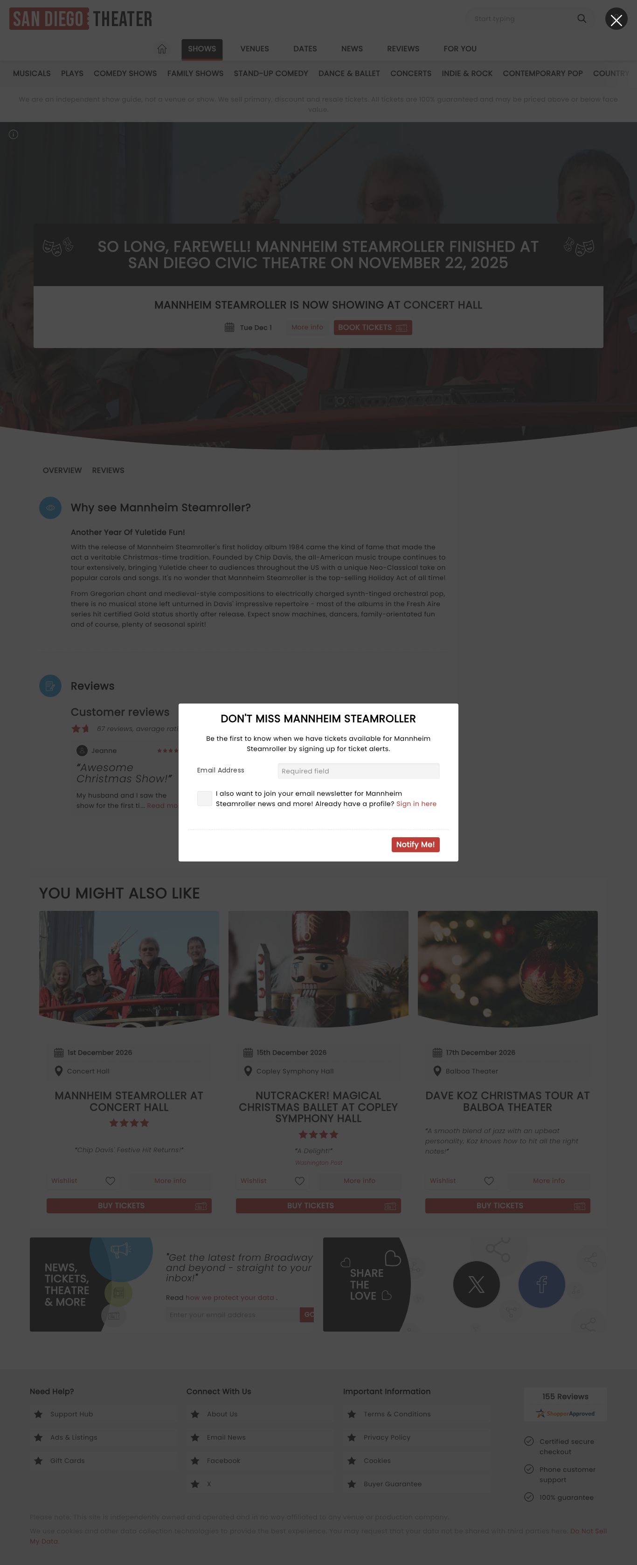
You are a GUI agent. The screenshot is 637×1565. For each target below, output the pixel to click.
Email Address (220, 770)
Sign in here (416, 803)
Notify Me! (415, 844)
